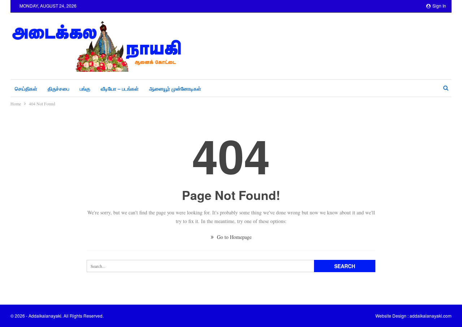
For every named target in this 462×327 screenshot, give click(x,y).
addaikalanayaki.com (431, 316)
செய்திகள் (26, 88)
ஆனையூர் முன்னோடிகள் (175, 88)
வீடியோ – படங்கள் (120, 88)
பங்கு (85, 88)
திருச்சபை (58, 88)
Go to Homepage (233, 237)
